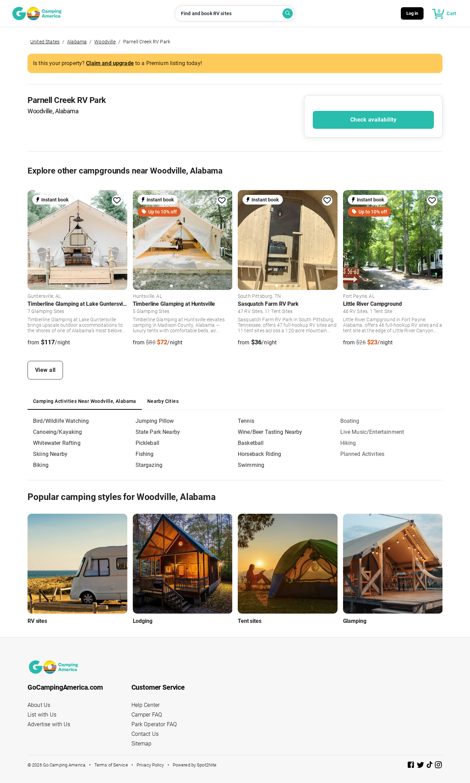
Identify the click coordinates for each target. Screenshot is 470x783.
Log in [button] (412, 13)
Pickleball (148, 443)
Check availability (373, 119)
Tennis (246, 421)
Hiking (348, 443)
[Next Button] (120, 240)
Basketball (251, 443)
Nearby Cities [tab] (163, 401)
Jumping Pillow (155, 421)
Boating (350, 421)
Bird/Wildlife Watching (61, 421)
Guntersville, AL (44, 296)
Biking (41, 465)
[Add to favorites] (117, 200)
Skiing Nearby (50, 454)
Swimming (251, 465)
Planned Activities (362, 454)
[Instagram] (438, 766)
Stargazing (149, 465)
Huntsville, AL (147, 296)
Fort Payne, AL (359, 296)
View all (45, 370)
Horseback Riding (259, 454)
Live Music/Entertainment (372, 432)
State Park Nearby (158, 432)
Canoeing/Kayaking (57, 432)
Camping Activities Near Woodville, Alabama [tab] (84, 401)
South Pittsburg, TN (259, 296)
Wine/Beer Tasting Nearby (270, 432)
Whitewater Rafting (57, 443)
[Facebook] (411, 766)
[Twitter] (421, 766)
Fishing (145, 454)
